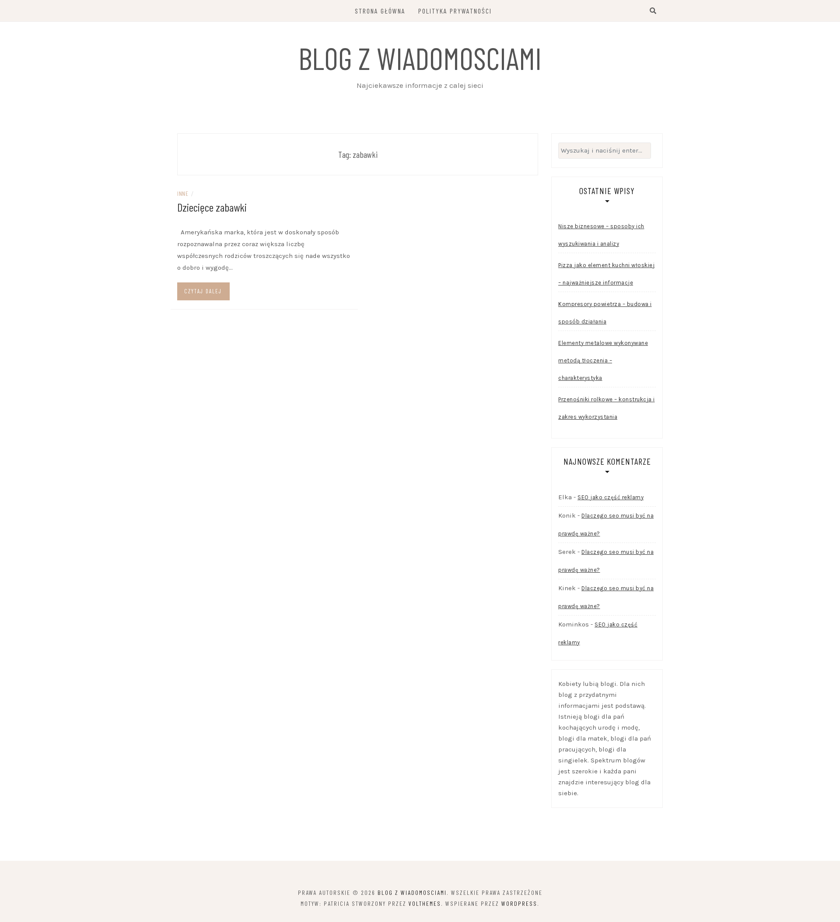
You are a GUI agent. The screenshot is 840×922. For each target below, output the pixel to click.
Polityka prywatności (455, 11)
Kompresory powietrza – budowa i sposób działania (605, 313)
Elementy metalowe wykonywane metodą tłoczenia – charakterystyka (603, 360)
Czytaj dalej (203, 291)
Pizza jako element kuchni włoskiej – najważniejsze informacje (606, 274)
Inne (182, 193)
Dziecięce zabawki (212, 207)
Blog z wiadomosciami (420, 57)
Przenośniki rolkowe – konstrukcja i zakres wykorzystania (606, 408)
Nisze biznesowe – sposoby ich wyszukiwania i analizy (601, 235)
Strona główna (380, 11)
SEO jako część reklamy (611, 497)
